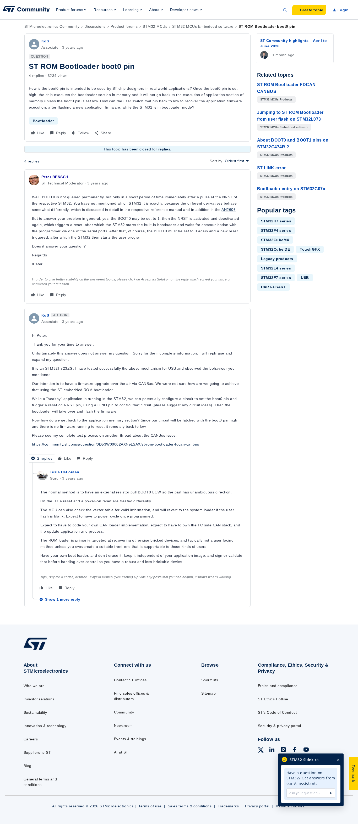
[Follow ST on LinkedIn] (272, 750)
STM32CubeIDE (275, 249)
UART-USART (273, 287)
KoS (45, 41)
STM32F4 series (276, 230)
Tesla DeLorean (64, 472)
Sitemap (208, 693)
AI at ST (121, 752)
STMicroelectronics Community (51, 26)
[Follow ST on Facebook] (294, 750)
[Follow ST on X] (261, 750)
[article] (137, 236)
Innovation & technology (45, 726)
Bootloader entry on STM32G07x (291, 189)
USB (305, 277)
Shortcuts (209, 680)
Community (124, 712)
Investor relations (39, 699)
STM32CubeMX (275, 240)
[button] (309, 10)
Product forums (124, 26)
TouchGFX (310, 249)
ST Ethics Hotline (273, 699)
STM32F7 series (276, 277)
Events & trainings (130, 739)
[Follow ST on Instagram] (283, 750)
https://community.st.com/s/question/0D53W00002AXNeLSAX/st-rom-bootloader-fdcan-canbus (115, 444)
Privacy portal (257, 806)
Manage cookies (290, 806)
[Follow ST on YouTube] (306, 750)
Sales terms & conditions (190, 806)
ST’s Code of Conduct (277, 712)
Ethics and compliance (278, 686)
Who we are (34, 686)
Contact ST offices (130, 680)
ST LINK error (271, 168)
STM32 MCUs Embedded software (202, 26)
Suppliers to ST (37, 752)
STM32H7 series (276, 221)
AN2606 (228, 209)
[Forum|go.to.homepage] (26, 10)
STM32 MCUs (155, 26)
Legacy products (277, 259)
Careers (31, 739)
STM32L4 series (276, 268)
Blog (27, 766)
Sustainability (35, 712)
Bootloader (43, 121)
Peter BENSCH (54, 177)
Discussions (94, 26)
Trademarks (228, 806)
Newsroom (123, 725)
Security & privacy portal (279, 726)
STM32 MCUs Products (276, 99)
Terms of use (149, 806)
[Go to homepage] (59, 650)
